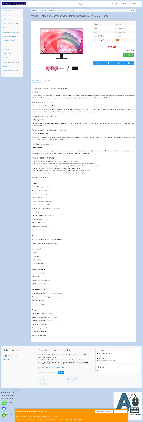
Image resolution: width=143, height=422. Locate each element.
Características (36, 80)
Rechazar (109, 411)
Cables (5, 45)
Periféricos (6, 49)
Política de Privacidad (82, 363)
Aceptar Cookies (120, 411)
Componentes (7, 15)
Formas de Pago (72, 382)
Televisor (5, 28)
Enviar (61, 372)
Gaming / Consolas (8, 40)
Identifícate (116, 4)
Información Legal (72, 378)
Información (47, 80)
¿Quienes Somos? (43, 384)
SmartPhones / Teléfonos (10, 23)
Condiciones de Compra (46, 382)
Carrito (137, 4)
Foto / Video (6, 58)
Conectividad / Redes (9, 36)
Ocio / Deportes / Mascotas (11, 70)
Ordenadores (7, 10)
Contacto (127, 4)
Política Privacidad (43, 380)
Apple (5, 75)
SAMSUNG (118, 24)
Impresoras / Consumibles (11, 32)
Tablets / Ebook (7, 53)
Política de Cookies (76, 419)
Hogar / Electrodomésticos (11, 62)
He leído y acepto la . (52, 367)
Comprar (128, 55)
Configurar (100, 411)
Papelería (6, 66)
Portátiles (5, 19)
